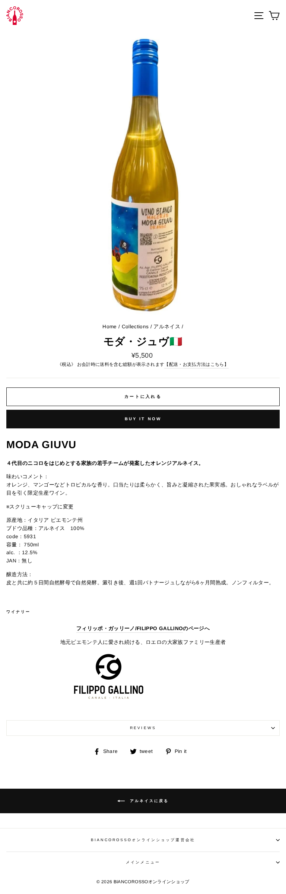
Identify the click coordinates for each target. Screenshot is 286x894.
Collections (135, 326)
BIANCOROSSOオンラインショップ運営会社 (143, 840)
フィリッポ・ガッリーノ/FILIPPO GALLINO (129, 628)
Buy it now (143, 418)
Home (109, 326)
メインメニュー (143, 862)
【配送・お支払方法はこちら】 (196, 364)
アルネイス (166, 326)
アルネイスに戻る (148, 801)
